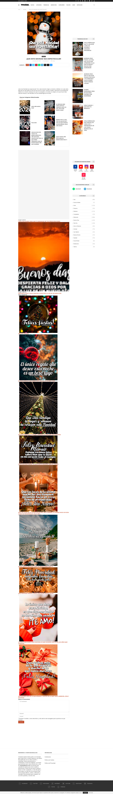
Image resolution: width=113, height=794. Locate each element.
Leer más (91, 792)
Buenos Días (54, 4)
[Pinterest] (82, 0)
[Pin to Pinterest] (36, 65)
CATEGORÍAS (39, 4)
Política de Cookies (49, 760)
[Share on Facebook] (30, 65)
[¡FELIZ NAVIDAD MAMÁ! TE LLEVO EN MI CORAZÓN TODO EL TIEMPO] (38, 436)
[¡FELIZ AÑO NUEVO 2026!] (25, 107)
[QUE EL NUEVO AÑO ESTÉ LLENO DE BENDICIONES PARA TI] (49, 138)
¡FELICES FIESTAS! (23, 333)
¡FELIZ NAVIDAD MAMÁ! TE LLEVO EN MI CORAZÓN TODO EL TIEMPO (38, 464)
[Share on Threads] (48, 65)
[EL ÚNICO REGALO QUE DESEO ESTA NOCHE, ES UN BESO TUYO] (38, 335)
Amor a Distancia (84, 226)
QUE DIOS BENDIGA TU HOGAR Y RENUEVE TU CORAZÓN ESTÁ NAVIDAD (39, 434)
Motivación (79, 4)
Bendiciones (84, 243)
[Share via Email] (51, 65)
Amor (73, 4)
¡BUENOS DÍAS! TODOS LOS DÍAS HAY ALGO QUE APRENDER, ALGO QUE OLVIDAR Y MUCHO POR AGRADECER (89, 63)
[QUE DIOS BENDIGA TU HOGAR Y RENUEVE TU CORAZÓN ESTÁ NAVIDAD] (38, 382)
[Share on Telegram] (42, 65)
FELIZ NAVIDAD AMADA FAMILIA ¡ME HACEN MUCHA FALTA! (35, 593)
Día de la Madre (84, 202)
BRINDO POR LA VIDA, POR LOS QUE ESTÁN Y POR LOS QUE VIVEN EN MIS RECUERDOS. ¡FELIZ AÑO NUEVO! (62, 122)
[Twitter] (78, 0)
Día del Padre (84, 240)
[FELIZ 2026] (25, 123)
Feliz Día (68, 4)
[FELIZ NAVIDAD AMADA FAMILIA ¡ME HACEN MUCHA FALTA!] (38, 568)
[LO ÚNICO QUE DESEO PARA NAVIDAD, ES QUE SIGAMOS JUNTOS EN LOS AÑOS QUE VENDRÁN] (38, 595)
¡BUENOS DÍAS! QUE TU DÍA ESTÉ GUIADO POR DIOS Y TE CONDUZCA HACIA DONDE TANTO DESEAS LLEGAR (89, 78)
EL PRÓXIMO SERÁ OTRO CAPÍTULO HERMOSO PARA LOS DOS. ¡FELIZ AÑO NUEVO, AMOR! (61, 107)
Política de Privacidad (50, 763)
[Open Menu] (18, 5)
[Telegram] (89, 0)
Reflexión (84, 211)
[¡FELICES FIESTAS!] (38, 296)
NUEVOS (32, 4)
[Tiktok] (91, 0)
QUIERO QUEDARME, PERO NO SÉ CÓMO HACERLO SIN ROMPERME (89, 93)
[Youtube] (84, 0)
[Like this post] (27, 65)
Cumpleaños (61, 4)
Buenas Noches (84, 234)
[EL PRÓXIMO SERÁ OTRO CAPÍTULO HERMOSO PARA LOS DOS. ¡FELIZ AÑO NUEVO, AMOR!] (49, 107)
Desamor (84, 208)
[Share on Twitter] (33, 65)
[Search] (94, 5)
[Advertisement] (43, 78)
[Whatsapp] (87, 0)
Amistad (84, 229)
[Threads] (94, 0)
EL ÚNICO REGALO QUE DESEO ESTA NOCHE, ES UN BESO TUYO (36, 381)
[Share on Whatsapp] (39, 65)
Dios (84, 199)
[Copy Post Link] (45, 65)
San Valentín (84, 232)
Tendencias (46, 4)
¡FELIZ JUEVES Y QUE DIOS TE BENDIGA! (88, 107)
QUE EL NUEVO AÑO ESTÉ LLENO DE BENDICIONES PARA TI (61, 138)
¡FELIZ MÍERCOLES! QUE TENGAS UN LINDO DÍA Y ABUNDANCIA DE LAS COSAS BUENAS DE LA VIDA (89, 125)
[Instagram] (80, 0)
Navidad (24, 9)
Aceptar (85, 792)
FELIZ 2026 (34, 122)
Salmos (84, 246)
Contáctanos (48, 757)
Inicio (19, 9)
